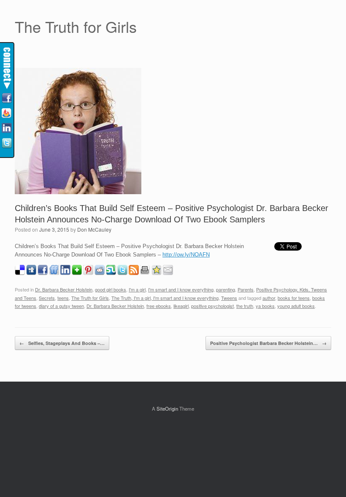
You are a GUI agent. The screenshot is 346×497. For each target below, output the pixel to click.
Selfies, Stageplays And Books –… (62, 343)
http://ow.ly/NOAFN (186, 254)
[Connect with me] (7, 128)
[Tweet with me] (7, 143)
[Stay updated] (7, 113)
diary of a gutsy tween (61, 305)
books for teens (294, 297)
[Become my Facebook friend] (7, 98)
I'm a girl (137, 289)
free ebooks (158, 305)
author (268, 297)
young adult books (296, 305)
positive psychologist (212, 305)
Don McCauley (94, 229)
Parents (246, 289)
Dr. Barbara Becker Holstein (63, 289)
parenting (225, 289)
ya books (265, 305)
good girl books (110, 289)
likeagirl (181, 305)
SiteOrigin (167, 408)
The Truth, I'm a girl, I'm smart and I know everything (165, 297)
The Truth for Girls (90, 297)
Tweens (229, 297)
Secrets (47, 297)
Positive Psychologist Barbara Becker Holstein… (268, 343)
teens (63, 297)
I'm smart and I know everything (181, 289)
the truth (244, 305)
